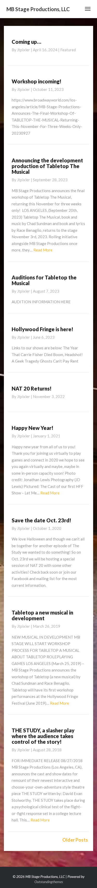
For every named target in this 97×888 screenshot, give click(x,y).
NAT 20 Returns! (31, 388)
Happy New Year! (32, 428)
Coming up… (26, 42)
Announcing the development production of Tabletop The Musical (47, 166)
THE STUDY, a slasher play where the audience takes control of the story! (43, 736)
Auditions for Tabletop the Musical (44, 280)
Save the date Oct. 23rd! (41, 520)
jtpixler (23, 49)
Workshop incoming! (36, 81)
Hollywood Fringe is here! (42, 329)
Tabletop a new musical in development (42, 615)
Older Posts (75, 840)
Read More (43, 250)
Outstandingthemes (48, 881)
